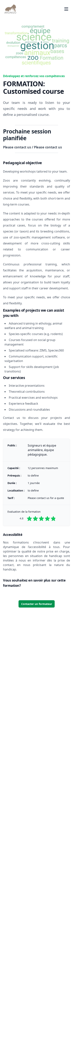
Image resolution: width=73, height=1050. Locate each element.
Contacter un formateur (36, 604)
